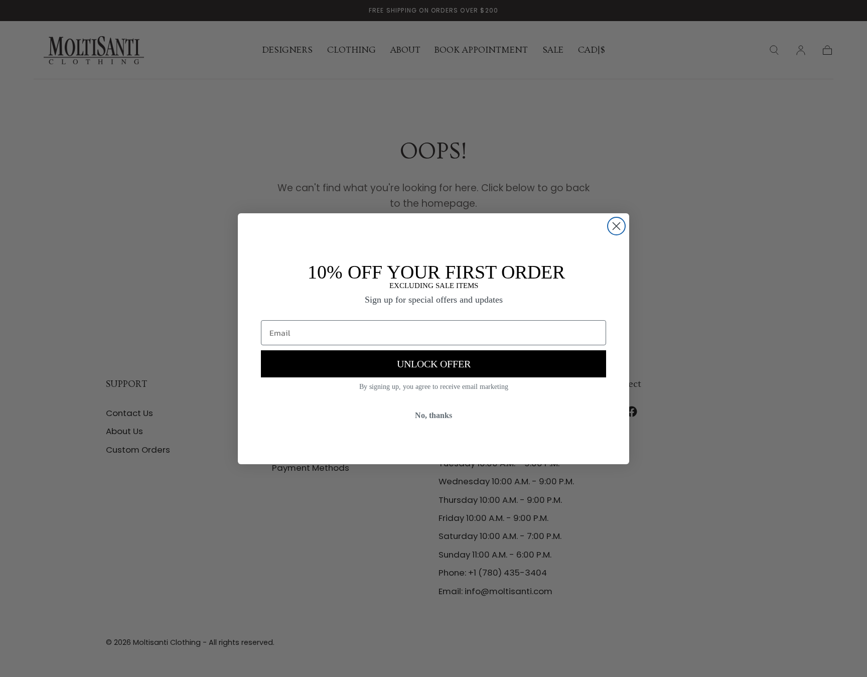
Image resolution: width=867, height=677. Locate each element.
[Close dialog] (616, 226)
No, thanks (433, 415)
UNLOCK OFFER (434, 363)
